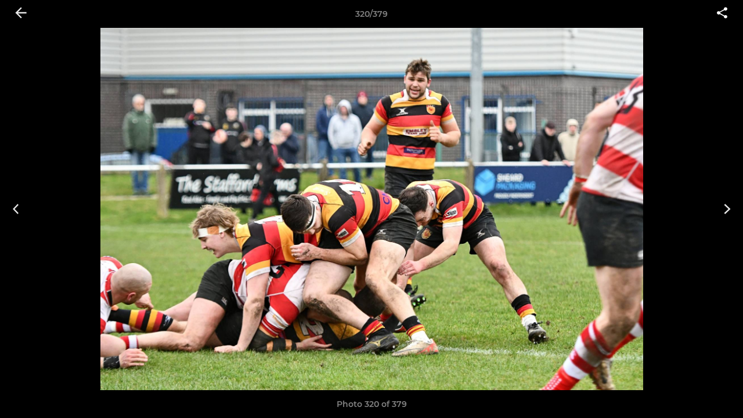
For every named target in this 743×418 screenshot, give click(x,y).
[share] (722, 14)
